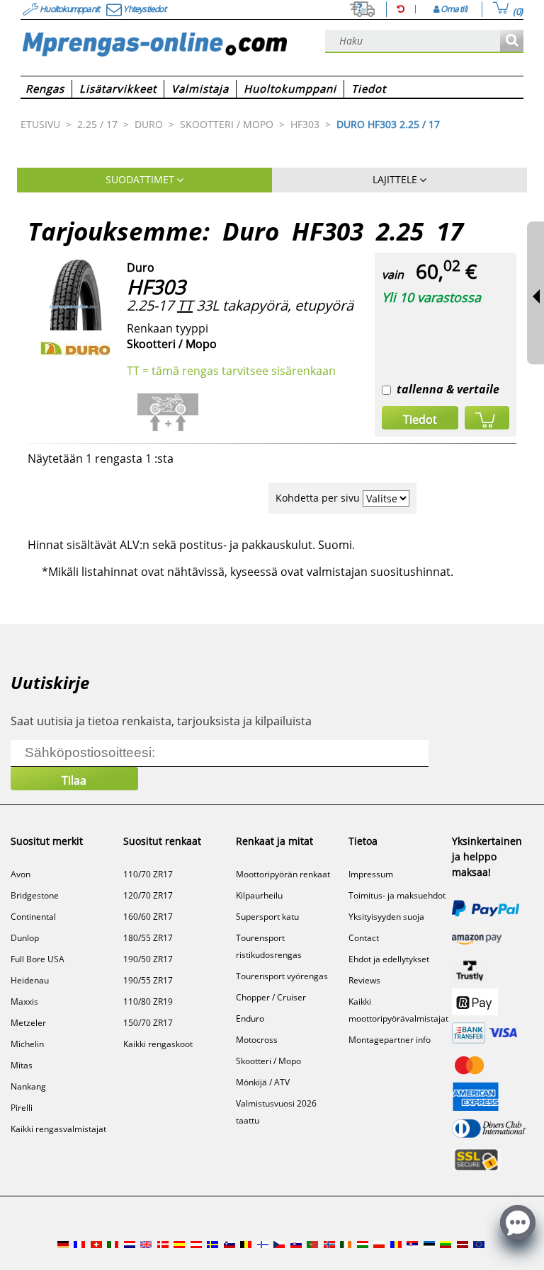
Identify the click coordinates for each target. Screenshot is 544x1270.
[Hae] (511, 41)
